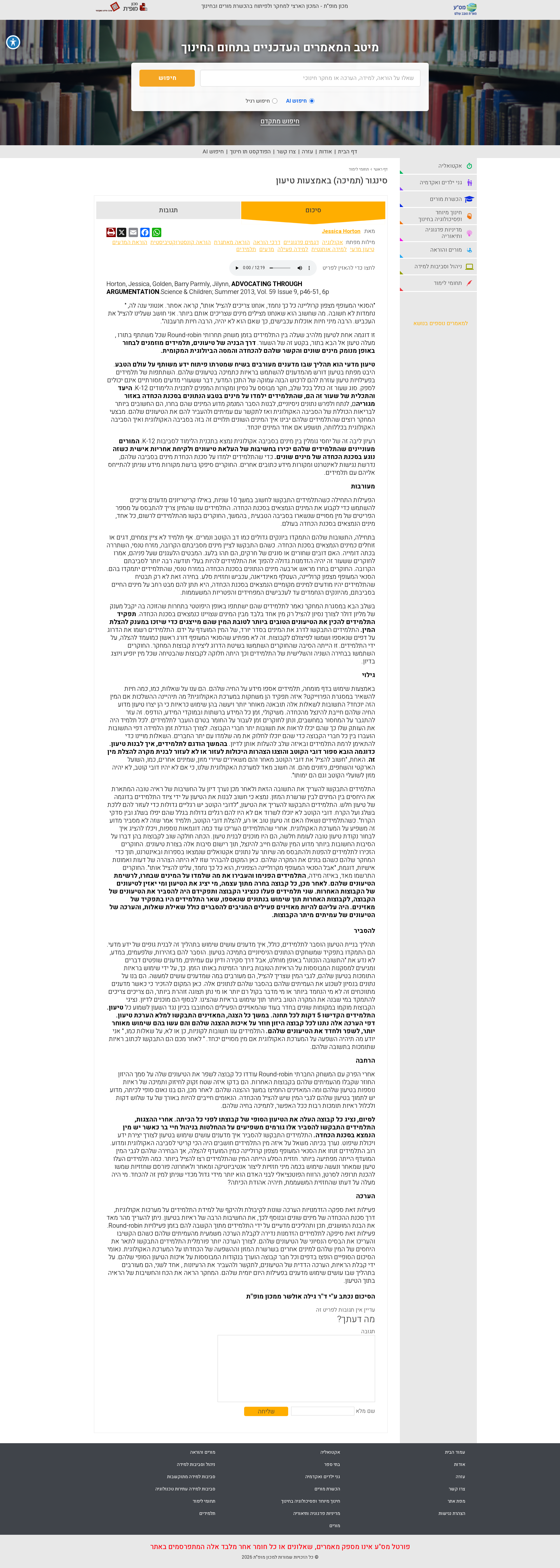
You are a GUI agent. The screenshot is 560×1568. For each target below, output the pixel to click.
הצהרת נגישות (452, 1513)
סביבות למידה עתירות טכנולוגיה (185, 1488)
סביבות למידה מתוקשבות (191, 1476)
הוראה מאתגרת (232, 242)
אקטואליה (330, 1452)
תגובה (368, 1331)
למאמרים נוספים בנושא (440, 323)
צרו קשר (286, 152)
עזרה (307, 152)
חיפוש (167, 78)
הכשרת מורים (327, 1488)
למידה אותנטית (329, 249)
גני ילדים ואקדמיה (322, 1476)
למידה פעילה (292, 249)
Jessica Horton (341, 231)
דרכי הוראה (266, 242)
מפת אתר (456, 1501)
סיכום (313, 210)
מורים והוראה (202, 1452)
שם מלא (365, 1411)
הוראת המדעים (129, 242)
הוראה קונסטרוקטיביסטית (180, 242)
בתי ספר (332, 1464)
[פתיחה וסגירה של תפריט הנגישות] (13, 42)
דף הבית (347, 152)
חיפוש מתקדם (280, 121)
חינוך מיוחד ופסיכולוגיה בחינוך (310, 1501)
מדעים (266, 249)
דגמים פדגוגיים (301, 242)
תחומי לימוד (359, 169)
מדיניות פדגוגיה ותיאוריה (316, 1513)
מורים (334, 1525)
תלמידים (246, 249)
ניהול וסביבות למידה (196, 1464)
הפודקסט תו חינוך (250, 152)
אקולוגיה (332, 242)
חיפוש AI (213, 152)
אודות (325, 152)
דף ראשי (381, 169)
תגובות (168, 210)
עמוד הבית (455, 1452)
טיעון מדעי (362, 249)
